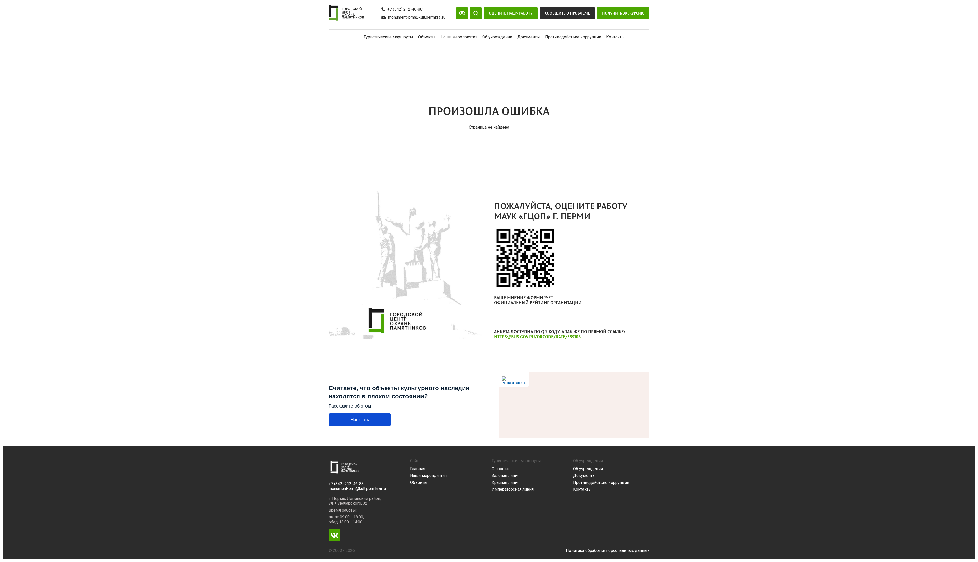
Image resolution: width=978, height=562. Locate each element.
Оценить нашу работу (511, 13)
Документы (528, 37)
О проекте (501, 468)
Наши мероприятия (459, 37)
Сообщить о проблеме (567, 13)
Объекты (427, 37)
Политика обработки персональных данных (607, 550)
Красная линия (505, 482)
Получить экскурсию (623, 13)
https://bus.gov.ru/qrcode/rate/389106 (537, 336)
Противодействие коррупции (573, 37)
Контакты (615, 37)
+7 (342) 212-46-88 (405, 9)
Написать (360, 420)
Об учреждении (497, 37)
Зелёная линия (505, 475)
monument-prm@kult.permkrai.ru (416, 17)
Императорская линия (513, 489)
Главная (417, 468)
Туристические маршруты (388, 37)
